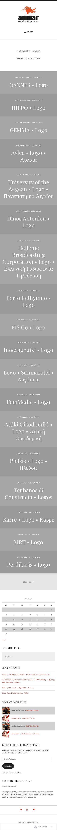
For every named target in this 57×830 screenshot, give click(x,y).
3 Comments (35, 342)
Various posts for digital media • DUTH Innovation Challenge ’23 (25, 674)
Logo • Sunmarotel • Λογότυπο (28, 376)
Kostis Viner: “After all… (32, 710)
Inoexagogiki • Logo (28, 349)
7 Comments (34, 535)
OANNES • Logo (28, 84)
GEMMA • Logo (28, 130)
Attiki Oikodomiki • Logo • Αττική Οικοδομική (28, 431)
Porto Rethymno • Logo (28, 301)
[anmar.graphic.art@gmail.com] (34, 810)
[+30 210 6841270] (27, 810)
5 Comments (36, 175)
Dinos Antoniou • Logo (28, 222)
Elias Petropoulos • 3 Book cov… (30, 734)
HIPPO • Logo (28, 107)
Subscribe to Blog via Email (20, 744)
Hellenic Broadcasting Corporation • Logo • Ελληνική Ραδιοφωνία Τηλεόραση (29, 261)
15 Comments (35, 483)
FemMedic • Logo (28, 401)
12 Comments (34, 453)
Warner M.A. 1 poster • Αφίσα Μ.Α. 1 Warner (17, 688)
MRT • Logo (28, 542)
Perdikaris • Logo (28, 564)
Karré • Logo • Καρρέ (28, 519)
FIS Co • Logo (28, 327)
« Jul (4, 640)
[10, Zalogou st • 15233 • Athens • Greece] (21, 810)
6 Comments (35, 290)
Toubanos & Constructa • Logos (28, 493)
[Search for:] (28, 656)
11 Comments (37, 78)
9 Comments (37, 100)
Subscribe (8, 766)
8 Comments (37, 123)
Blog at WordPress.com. (28, 822)
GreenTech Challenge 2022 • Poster (15, 693)
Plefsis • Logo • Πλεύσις (28, 464)
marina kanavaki (15, 718)
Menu (30, 32)
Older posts (29, 582)
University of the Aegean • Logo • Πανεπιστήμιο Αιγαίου (28, 188)
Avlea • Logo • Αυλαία (28, 156)
